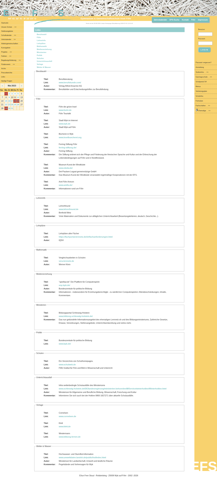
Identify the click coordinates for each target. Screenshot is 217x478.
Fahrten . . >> (6, 56)
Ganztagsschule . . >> (204, 77)
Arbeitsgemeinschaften (9, 44)
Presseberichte (6, 73)
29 (6, 108)
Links (3, 77)
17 (12, 101)
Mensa (198, 86)
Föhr (193, 20)
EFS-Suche (174, 20)
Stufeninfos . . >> (202, 72)
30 (9, 108)
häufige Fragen (6, 81)
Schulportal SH (201, 82)
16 (9, 101)
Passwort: (201, 39)
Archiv (3, 68)
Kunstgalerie (5, 48)
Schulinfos (199, 96)
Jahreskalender (160, 20)
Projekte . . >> (6, 52)
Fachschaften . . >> (203, 106)
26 (18, 105)
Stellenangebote (7, 31)
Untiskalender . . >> (8, 39)
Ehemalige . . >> (204, 111)
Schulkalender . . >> (8, 35)
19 (18, 101)
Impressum (203, 20)
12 (18, 97)
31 (12, 108)
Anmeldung (200, 67)
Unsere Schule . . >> (8, 27)
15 (6, 101)
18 (15, 101)
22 (6, 105)
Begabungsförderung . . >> (11, 60)
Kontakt (185, 20)
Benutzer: (201, 29)
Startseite (4, 23)
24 (12, 105)
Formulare (199, 101)
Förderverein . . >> (8, 64)
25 (15, 105)
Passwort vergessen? (203, 62)
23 (9, 105)
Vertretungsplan (201, 91)
